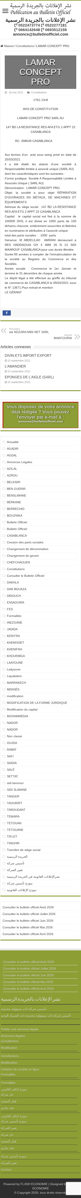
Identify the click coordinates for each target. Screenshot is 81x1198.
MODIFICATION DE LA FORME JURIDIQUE (37, 702)
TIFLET (12, 836)
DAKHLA (13, 582)
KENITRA (13, 636)
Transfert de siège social (23, 850)
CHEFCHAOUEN (18, 562)
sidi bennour (15, 783)
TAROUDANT (16, 809)
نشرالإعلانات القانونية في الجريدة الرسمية (33, 876)
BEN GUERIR (16, 489)
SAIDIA (12, 763)
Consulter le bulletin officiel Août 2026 (28, 907)
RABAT (12, 749)
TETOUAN (14, 823)
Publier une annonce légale (19, 1029)
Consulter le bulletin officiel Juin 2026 (28, 920)
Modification (9, 1047)
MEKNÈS (13, 689)
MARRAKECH (16, 682)
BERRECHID (16, 509)
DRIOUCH (14, 595)
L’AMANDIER (15, 366)
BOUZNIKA (14, 515)
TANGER (13, 796)
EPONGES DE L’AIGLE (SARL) (29, 377)
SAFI (10, 756)
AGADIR (12, 448)
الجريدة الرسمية (17, 856)
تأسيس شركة (15, 863)
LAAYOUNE (15, 662)
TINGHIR (13, 843)
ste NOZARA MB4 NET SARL (29, 331)
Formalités (14, 616)
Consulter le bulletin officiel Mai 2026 (28, 927)
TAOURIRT (15, 803)
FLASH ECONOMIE (34, 1184)
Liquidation (14, 676)
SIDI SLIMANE (18, 789)
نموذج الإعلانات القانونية (22, 890)
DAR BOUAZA (16, 589)
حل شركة (7, 1094)
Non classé (14, 736)
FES (10, 609)
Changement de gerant (23, 555)
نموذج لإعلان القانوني (14, 1089)
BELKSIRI (13, 482)
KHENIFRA (14, 649)
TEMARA (15, 816)
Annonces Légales (19, 462)
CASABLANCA (17, 535)
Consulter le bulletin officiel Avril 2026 (28, 934)
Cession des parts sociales (25, 542)
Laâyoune (14, 669)
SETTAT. (13, 776)
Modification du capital (22, 709)
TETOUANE (15, 830)
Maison (8, 46)
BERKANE (14, 502)
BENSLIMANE (16, 495)
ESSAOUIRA (15, 602)
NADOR (12, 723)
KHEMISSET (15, 642)
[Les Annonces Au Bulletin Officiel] (40, 9)
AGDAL (12, 455)
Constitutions (25, 46)
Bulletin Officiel (17, 522)
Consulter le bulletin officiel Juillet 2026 (29, 914)
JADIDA (12, 629)
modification (15, 696)
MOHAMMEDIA (17, 716)
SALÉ (10, 769)
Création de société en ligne (20, 1069)
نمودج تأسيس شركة (20, 883)
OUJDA (12, 743)
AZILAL (12, 468)
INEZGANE (14, 622)
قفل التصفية (8, 1101)
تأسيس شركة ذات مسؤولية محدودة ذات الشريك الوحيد (36, 1015)
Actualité (13, 442)
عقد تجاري (7, 1108)
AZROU (12, 475)
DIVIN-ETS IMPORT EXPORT (28, 355)
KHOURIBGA (16, 656)
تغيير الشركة (15, 870)
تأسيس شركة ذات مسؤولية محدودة (23, 1009)
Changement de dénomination (27, 549)
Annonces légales (13, 1036)
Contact (6, 1169)
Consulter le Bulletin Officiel (25, 575)
